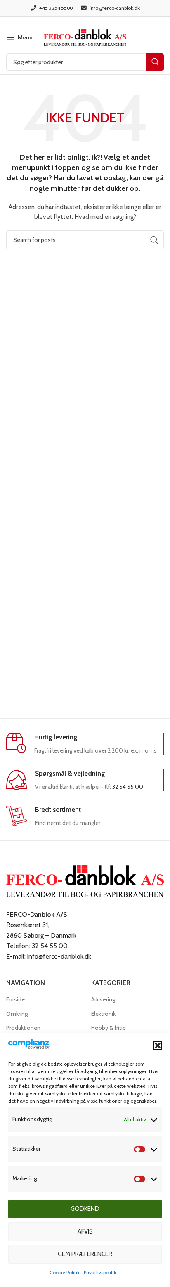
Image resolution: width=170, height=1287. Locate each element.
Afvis (85, 1231)
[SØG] (155, 62)
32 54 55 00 (127, 786)
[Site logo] (85, 36)
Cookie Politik (65, 1272)
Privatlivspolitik (100, 1272)
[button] (157, 1045)
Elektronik (103, 1014)
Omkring (17, 1014)
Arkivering (103, 999)
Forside (15, 999)
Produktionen (23, 1027)
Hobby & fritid (108, 1027)
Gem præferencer (85, 1254)
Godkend (85, 1209)
